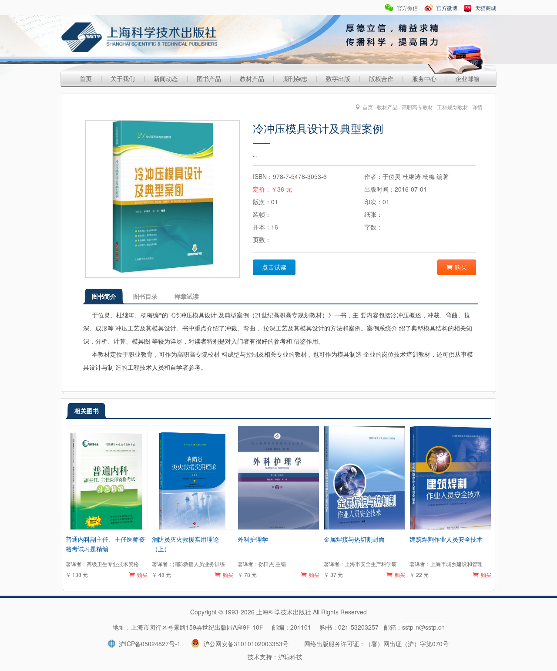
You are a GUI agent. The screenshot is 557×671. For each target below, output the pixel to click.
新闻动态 (166, 78)
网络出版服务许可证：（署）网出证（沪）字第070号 (376, 643)
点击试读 (274, 267)
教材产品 (252, 78)
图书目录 (145, 296)
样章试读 (186, 296)
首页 (86, 78)
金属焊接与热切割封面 (354, 539)
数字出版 (338, 78)
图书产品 (209, 78)
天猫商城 (485, 7)
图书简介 (104, 296)
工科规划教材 (452, 107)
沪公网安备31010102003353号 (244, 643)
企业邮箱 (467, 78)
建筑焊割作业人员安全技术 (446, 539)
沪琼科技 (290, 656)
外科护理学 (253, 539)
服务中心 (424, 78)
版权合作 (381, 78)
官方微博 (446, 7)
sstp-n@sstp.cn (423, 627)
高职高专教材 (417, 107)
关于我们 (123, 78)
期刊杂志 (295, 78)
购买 (461, 267)
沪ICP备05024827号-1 (148, 643)
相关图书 (86, 410)
